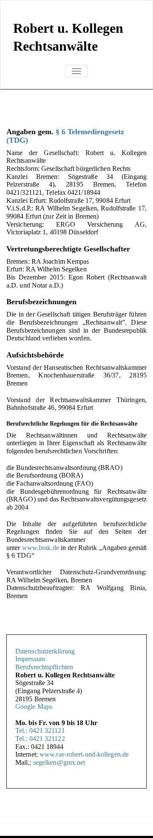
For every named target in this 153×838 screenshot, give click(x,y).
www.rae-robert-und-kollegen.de (83, 754)
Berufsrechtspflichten (44, 667)
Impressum (30, 658)
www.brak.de (40, 547)
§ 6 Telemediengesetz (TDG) (65, 135)
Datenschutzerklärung (45, 651)
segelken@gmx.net (59, 762)
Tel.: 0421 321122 (40, 738)
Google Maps (33, 706)
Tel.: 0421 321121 (40, 730)
